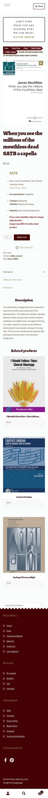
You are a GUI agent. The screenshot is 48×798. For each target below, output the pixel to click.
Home (6, 48)
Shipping (10, 731)
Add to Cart (22, 237)
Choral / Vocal (16, 48)
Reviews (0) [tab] (8, 288)
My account (11, 673)
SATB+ (15, 259)
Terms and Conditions (16, 736)
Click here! (24, 37)
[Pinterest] (11, 760)
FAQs (9, 711)
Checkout (10, 689)
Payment (10, 716)
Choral (26, 48)
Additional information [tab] (12, 280)
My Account (8, 793)
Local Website (12, 651)
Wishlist (10, 678)
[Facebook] (5, 760)
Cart (8, 684)
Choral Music (14, 188)
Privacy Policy (12, 721)
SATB (13, 173)
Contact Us (11, 646)
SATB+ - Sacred (10, 52)
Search (24, 793)
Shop (9, 631)
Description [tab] (8, 272)
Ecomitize (18, 783)
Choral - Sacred (36, 48)
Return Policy (12, 726)
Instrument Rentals (15, 636)
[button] (41, 63)
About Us (10, 641)
